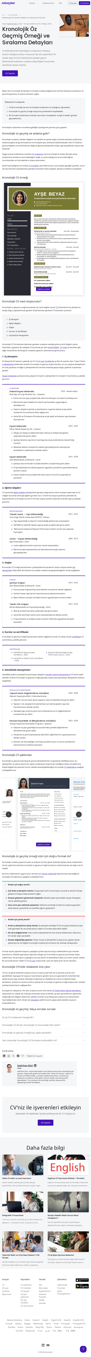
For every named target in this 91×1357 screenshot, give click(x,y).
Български (78, 1327)
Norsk (48, 1323)
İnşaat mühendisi (9, 376)
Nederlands (38, 1323)
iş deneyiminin (8, 364)
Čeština (58, 1327)
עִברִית (40, 1331)
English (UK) (56, 1320)
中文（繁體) (70, 1331)
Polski (56, 1323)
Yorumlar (61, 1288)
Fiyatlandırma (48, 3)
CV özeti (63, 347)
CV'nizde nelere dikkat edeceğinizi (66, 990)
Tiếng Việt (39, 1327)
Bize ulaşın (43, 1288)
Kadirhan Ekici (12, 24)
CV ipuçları (13, 15)
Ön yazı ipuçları (27, 1306)
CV (3, 15)
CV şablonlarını (70, 767)
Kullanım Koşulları (42, 1295)
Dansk (27, 1320)
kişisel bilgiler (53, 347)
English (45, 1320)
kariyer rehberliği (49, 874)
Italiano (18, 1323)
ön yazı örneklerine (46, 361)
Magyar (27, 1323)
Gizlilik (41, 1300)
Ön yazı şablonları (25, 1295)
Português (65, 1323)
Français (9, 1323)
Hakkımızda (62, 1285)
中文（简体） (57, 1331)
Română (11, 1327)
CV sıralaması (37, 154)
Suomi (20, 1327)
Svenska (29, 1327)
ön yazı (32, 961)
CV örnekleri (34, 165)
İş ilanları (6, 1291)
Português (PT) (79, 1323)
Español (67, 1320)
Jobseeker (35, 1000)
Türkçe (49, 1327)
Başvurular (6, 1294)
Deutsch (36, 1320)
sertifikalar (76, 636)
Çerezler (42, 1303)
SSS (60, 3)
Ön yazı (5, 1288)
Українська (30, 1331)
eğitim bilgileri (19, 492)
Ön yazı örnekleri (24, 1301)
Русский (19, 1331)
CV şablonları (26, 1285)
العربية (47, 1331)
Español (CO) (78, 1320)
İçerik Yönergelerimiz (63, 1292)
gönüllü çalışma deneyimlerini (58, 674)
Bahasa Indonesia (14, 1320)
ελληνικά (67, 1327)
